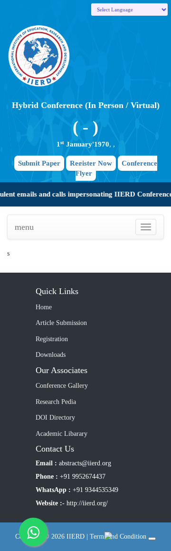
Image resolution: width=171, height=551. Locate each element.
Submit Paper (39, 163)
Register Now (91, 163)
